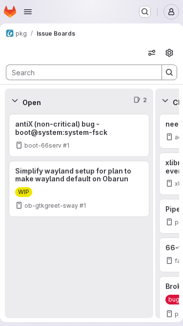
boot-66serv (42, 145)
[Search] (169, 72)
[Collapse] (14, 100)
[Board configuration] (169, 53)
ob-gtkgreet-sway (51, 205)
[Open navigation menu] (28, 12)
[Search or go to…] (145, 12)
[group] (79, 215)
